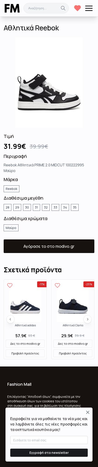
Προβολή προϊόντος (25, 353)
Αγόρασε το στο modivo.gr (49, 246)
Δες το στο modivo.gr (25, 344)
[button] (88, 8)
